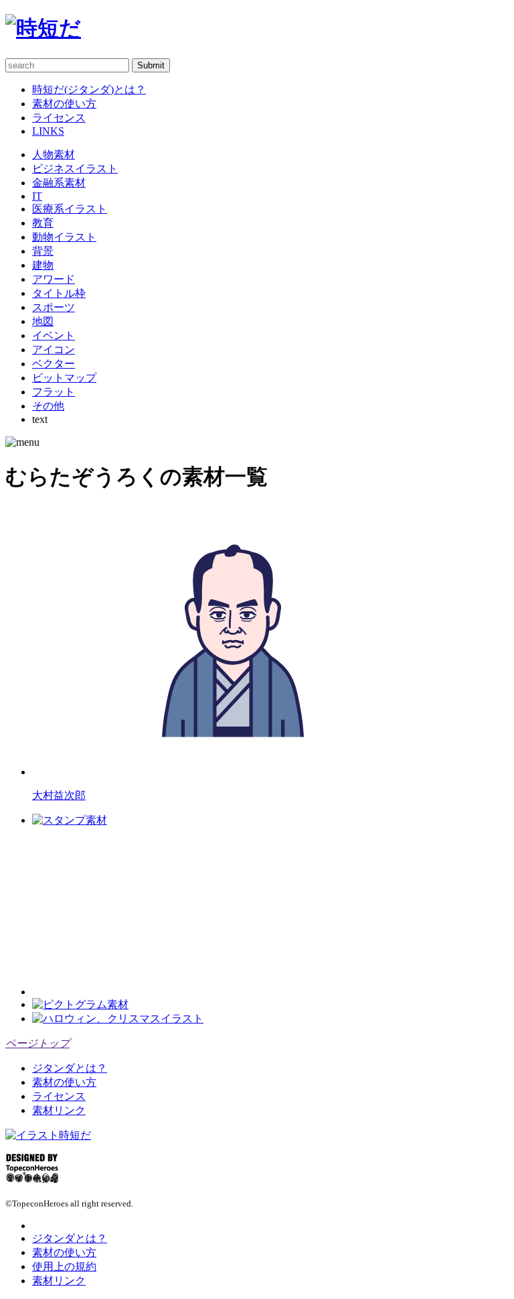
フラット (53, 391)
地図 (43, 321)
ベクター (53, 363)
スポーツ (53, 307)
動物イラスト (64, 237)
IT (37, 196)
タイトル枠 (59, 293)
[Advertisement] (132, 911)
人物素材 (53, 154)
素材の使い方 (64, 103)
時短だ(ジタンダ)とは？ (89, 89)
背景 (43, 251)
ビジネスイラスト (75, 168)
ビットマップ (64, 377)
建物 (43, 265)
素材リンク (59, 1110)
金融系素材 (59, 182)
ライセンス (59, 117)
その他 (48, 406)
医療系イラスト (69, 208)
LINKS (48, 131)
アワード (53, 279)
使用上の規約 (64, 1266)
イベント (53, 335)
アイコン (53, 349)
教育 (43, 223)
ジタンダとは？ (69, 1068)
